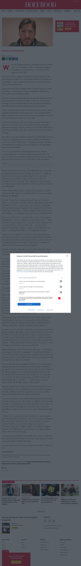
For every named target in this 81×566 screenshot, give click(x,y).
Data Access (40, 310)
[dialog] (40, 283)
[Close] (67, 256)
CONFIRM (29, 304)
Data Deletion (31, 310)
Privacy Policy (49, 310)
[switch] (60, 281)
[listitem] (40, 278)
